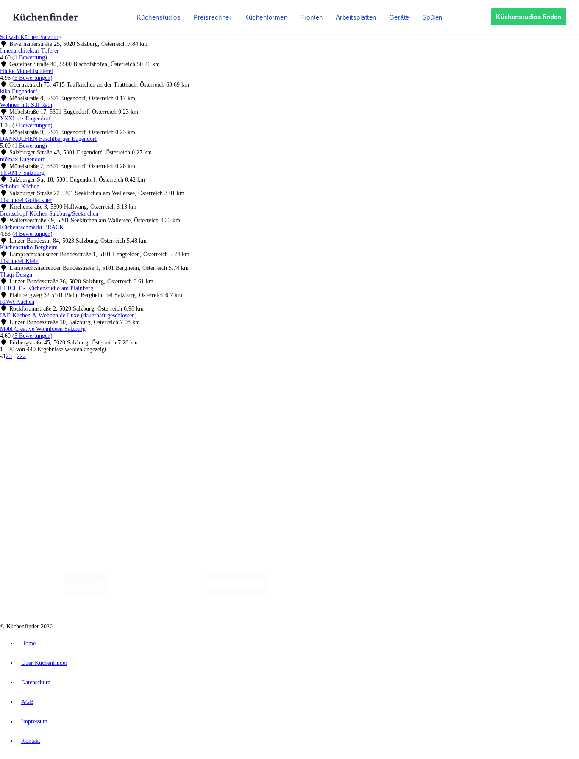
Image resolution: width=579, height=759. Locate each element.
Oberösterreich (146, 386)
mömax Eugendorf (22, 159)
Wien (169, 386)
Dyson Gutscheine (142, 392)
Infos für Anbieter (38, 457)
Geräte (399, 17)
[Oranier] (320, 594)
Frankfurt (211, 386)
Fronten (311, 17)
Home (28, 643)
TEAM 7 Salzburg (22, 173)
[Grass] (156, 594)
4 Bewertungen (32, 234)
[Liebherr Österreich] (237, 594)
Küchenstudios (159, 17)
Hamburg (74, 386)
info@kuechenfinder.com (153, 493)
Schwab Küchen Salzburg (30, 37)
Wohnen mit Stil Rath (26, 105)
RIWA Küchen (17, 302)
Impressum (34, 721)
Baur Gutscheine (216, 392)
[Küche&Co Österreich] (500, 594)
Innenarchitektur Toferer (29, 51)
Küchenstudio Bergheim (29, 247)
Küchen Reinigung (39, 414)
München (95, 386)
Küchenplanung (35, 407)
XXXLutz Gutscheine (99, 392)
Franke (263, 386)
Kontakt (30, 741)
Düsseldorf (188, 386)
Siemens (280, 386)
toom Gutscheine (180, 392)
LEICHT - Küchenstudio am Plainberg (46, 288)
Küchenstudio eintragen (45, 471)
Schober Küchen (19, 186)
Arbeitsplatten (356, 17)
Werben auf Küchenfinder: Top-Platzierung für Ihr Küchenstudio (95, 464)
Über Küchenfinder (40, 428)
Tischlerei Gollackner (26, 200)
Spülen (432, 17)
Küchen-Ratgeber (37, 421)
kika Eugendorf (18, 91)
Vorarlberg (118, 386)
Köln (228, 386)
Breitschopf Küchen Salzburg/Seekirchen (49, 213)
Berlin (56, 386)
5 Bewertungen (32, 78)
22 (20, 356)
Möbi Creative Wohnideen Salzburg (43, 329)
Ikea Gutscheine (58, 392)
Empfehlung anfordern (44, 378)
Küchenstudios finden (528, 16)
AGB (27, 702)
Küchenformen (265, 17)
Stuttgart (244, 386)
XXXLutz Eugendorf (25, 118)
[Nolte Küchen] (389, 594)
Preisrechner (212, 17)
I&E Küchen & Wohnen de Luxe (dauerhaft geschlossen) (68, 315)
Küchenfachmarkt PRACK (32, 227)
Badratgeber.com (37, 441)
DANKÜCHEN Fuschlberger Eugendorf (48, 139)
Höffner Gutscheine (313, 392)
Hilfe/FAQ (29, 434)
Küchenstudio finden (42, 372)
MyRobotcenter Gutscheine (263, 392)
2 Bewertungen (32, 125)
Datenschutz (35, 682)
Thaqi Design (16, 275)
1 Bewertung (29, 57)
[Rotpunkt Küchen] (438, 594)
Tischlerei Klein (19, 261)
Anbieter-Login (41, 477)
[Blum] (85, 594)
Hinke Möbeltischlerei (26, 71)
